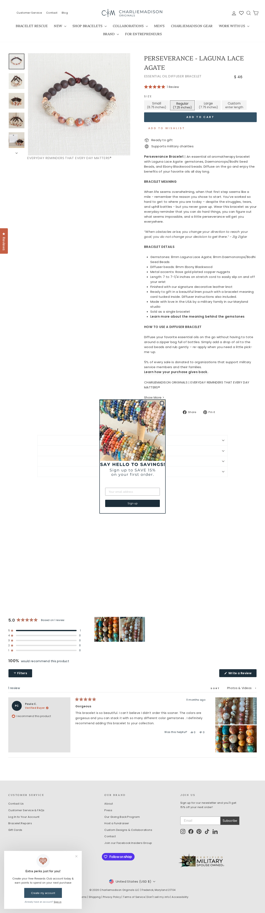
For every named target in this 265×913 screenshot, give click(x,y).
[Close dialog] (162, 403)
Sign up (133, 503)
